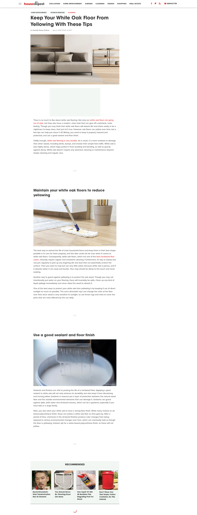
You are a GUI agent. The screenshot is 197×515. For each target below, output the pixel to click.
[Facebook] (151, 4)
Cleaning (100, 3)
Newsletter (172, 3)
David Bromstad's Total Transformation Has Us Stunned (41, 494)
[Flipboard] (156, 4)
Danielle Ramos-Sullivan (41, 30)
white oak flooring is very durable (62, 140)
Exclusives (54, 3)
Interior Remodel (58, 13)
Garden (88, 3)
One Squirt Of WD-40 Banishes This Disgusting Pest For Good (85, 495)
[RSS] (160, 4)
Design (111, 3)
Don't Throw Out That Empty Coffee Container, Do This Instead (107, 495)
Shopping (121, 3)
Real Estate (135, 3)
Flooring (71, 13)
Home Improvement (72, 3)
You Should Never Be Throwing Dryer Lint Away (63, 494)
